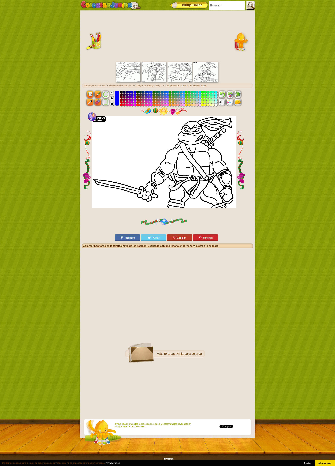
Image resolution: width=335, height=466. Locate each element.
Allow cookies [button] (324, 463)
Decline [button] (307, 463)
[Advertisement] (167, 35)
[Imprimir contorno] (222, 102)
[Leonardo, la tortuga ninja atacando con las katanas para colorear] (180, 81)
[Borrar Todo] (230, 94)
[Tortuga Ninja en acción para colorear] (154, 81)
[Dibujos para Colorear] (111, 5)
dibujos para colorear (94, 85)
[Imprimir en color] (230, 102)
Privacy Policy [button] (113, 463)
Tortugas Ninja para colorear (183, 353)
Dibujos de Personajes (120, 85)
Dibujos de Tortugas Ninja (148, 85)
